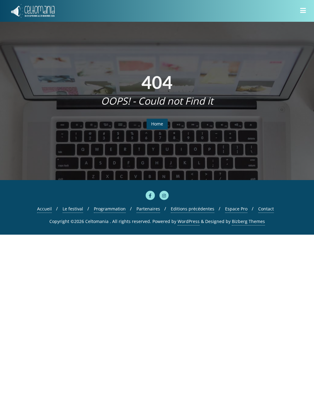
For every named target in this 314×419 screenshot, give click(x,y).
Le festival (73, 209)
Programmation (110, 209)
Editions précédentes (192, 209)
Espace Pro (236, 209)
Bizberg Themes (248, 221)
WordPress (189, 221)
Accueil (44, 209)
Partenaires (148, 209)
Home (157, 124)
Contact (266, 209)
